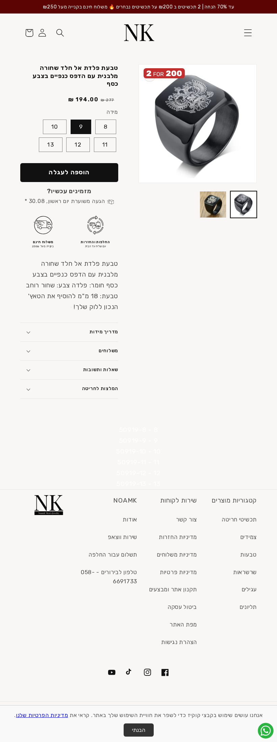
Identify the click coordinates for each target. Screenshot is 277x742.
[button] (248, 33)
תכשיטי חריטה (239, 519)
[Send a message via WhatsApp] (266, 731)
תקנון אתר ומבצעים (173, 589)
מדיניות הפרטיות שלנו (42, 715)
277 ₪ (107, 100)
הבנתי (138, 730)
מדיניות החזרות (178, 537)
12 (78, 144)
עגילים (249, 589)
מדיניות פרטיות (178, 572)
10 (54, 126)
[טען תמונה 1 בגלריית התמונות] (243, 204)
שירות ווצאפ (122, 537)
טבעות (248, 554)
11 (105, 144)
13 (50, 144)
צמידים (248, 537)
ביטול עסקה (182, 607)
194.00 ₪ (83, 99)
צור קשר (186, 519)
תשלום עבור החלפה (113, 554)
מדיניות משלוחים (177, 554)
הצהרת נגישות (179, 642)
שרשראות (245, 572)
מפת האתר (183, 624)
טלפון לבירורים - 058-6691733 (109, 577)
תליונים (248, 607)
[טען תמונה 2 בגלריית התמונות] (213, 204)
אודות (130, 519)
